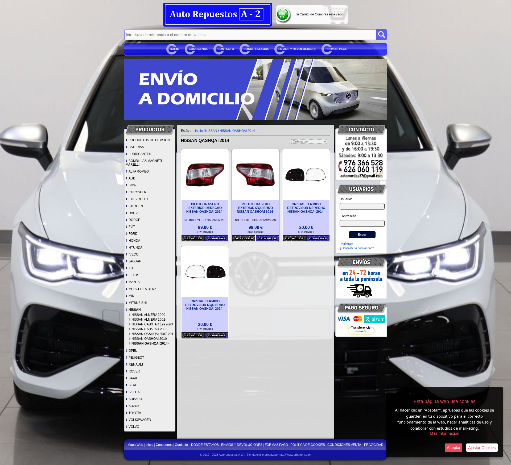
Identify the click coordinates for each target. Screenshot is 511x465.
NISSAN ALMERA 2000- (148, 315)
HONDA (134, 240)
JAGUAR (135, 261)
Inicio (174, 49)
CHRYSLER (137, 192)
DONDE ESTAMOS (256, 49)
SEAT (133, 385)
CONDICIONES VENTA (344, 445)
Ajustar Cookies (482, 447)
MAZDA (134, 282)
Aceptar (453, 447)
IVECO (133, 254)
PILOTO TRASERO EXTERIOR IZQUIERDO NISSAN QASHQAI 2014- (255, 207)
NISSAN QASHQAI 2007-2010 (153, 334)
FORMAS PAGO (336, 49)
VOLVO (134, 427)
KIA (131, 268)
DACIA (133, 213)
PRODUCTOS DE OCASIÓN (149, 140)
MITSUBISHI (138, 303)
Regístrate (346, 243)
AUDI (132, 178)
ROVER (134, 371)
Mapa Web (135, 445)
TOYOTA (135, 413)
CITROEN (136, 206)
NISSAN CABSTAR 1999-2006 (153, 324)
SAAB (133, 378)
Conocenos (198, 49)
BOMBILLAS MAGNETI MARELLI (144, 162)
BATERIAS (136, 147)
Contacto (225, 49)
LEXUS (134, 275)
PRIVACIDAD (374, 445)
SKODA (134, 392)
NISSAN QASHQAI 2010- (149, 339)
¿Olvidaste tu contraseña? (357, 248)
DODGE (134, 220)
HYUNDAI (136, 247)
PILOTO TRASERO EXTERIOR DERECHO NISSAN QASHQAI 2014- (205, 207)
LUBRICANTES (140, 154)
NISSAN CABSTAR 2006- (149, 329)
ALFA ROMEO (139, 171)
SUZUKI (134, 406)
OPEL (133, 351)
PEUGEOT (136, 357)
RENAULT (136, 364)
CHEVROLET (138, 199)
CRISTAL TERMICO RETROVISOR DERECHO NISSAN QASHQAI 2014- (306, 207)
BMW (132, 185)
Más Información (444, 433)
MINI (132, 296)
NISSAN (135, 310)
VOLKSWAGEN (140, 420)
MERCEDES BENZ (142, 289)
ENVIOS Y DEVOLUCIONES (297, 49)
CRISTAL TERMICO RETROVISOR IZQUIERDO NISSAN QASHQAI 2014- (205, 305)
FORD (133, 234)
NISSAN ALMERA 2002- (148, 319)
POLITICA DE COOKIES (307, 445)
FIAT (132, 227)
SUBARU (135, 399)
